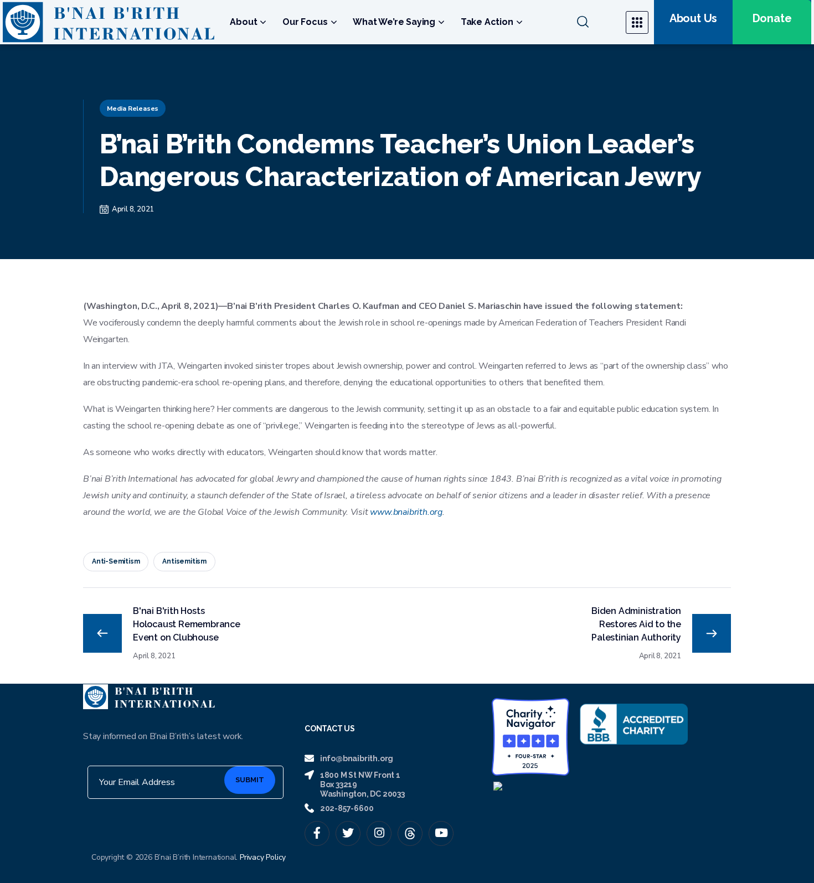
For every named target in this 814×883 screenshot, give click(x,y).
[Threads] (410, 833)
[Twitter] (348, 833)
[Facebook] (317, 833)
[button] (594, 22)
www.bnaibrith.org (406, 512)
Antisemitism (184, 561)
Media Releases (132, 108)
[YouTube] (441, 833)
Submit (249, 780)
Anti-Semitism (116, 561)
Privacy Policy (263, 857)
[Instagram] (379, 833)
